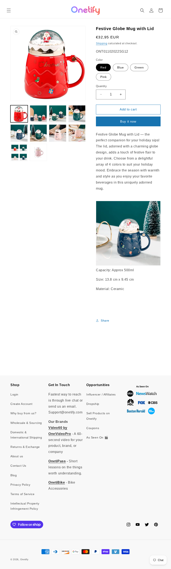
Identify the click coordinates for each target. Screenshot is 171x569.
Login (14, 394)
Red (103, 67)
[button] (8, 10)
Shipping (101, 43)
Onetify (24, 559)
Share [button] (105, 320)
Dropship (92, 404)
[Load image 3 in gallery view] (57, 114)
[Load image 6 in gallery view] (38, 133)
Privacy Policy (20, 484)
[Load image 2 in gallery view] (38, 114)
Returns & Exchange (25, 447)
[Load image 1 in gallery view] (19, 114)
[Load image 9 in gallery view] (19, 152)
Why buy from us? (23, 413)
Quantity (101, 86)
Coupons (92, 428)
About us (16, 456)
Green (139, 67)
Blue (120, 67)
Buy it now (128, 121)
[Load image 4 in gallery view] (77, 114)
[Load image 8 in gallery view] (77, 133)
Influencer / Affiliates (101, 394)
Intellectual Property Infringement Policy (24, 506)
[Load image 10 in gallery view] (38, 152)
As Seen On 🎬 (97, 437)
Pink (103, 77)
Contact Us (18, 465)
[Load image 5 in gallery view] (19, 133)
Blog (13, 475)
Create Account (21, 404)
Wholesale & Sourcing (26, 423)
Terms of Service (22, 494)
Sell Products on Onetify (98, 416)
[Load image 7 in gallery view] (57, 133)
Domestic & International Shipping (26, 435)
